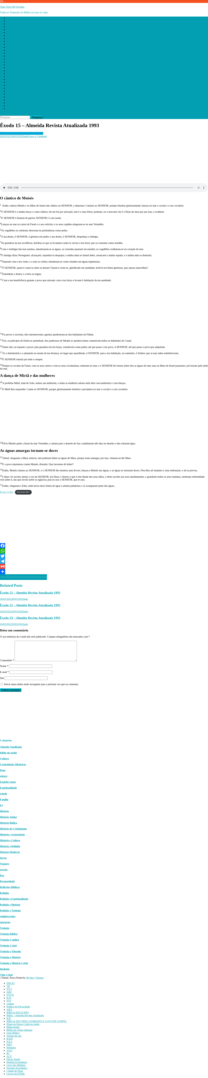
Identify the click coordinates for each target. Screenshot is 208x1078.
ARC (9, 26)
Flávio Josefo (13, 94)
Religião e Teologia (10, 910)
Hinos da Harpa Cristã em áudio (22, 58)
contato (10, 38)
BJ (7, 88)
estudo (3, 793)
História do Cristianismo (13, 828)
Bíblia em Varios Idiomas (19, 64)
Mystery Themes (34, 977)
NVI (8, 35)
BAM (9, 73)
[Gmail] (104, 566)
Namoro (4, 863)
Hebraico (11, 82)
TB (8, 20)
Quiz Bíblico (13, 67)
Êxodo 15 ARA (6, 492)
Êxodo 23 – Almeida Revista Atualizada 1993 (30, 592)
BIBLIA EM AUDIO (17, 47)
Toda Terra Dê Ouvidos (12, 7)
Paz (2, 875)
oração (3, 869)
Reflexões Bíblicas (10, 887)
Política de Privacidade (18, 41)
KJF (8, 53)
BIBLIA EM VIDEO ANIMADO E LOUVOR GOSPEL (36, 56)
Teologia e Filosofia (10, 951)
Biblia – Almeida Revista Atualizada (25, 50)
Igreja (3, 858)
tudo (25, 136)
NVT (9, 23)
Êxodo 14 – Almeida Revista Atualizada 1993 (23, 578)
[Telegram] (104, 561)
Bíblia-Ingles (13, 61)
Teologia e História (10, 957)
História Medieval (10, 852)
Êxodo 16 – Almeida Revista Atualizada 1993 (23, 575)
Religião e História (10, 904)
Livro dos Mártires (16, 99)
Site (2, 678)
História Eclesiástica (16, 96)
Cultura (4, 758)
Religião (4, 893)
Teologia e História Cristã (14, 963)
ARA (9, 44)
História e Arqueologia (12, 834)
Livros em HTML (15, 108)
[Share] (104, 571)
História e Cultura (10, 840)
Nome (4, 666)
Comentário (7, 660)
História (4, 811)
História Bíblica (8, 822)
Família (4, 799)
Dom (2, 770)
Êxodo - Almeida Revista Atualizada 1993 (21, 133)
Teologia (4, 928)
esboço (3, 776)
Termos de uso (13, 70)
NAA (9, 76)
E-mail (4, 672)
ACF (9, 91)
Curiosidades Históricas (13, 764)
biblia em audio (8, 752)
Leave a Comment (37, 136)
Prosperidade (7, 881)
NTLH (10, 29)
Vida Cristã (6, 974)
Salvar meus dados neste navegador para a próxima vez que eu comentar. (41, 684)
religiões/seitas (7, 916)
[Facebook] (104, 545)
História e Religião (10, 846)
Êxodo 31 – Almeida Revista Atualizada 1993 (30, 605)
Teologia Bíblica (9, 934)
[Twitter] (104, 556)
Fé (1, 805)
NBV (9, 79)
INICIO (10, 18)
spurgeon (5, 922)
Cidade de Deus (14, 105)
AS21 (9, 85)
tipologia (4, 969)
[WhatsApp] (104, 550)
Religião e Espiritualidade (14, 898)
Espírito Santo (8, 782)
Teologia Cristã (8, 945)
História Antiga (8, 817)
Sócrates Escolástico (16, 102)
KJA (8, 32)
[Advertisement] (97, 160)
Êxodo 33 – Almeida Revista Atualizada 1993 (30, 618)
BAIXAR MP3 (23, 492)
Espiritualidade (8, 787)
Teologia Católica (9, 939)
